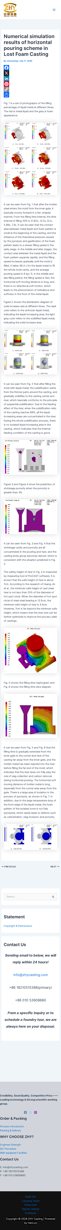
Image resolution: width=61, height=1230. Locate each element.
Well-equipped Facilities (13, 1152)
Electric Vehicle (30, 1209)
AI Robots (30, 1213)
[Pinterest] (30, 84)
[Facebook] (30, 67)
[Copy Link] (30, 89)
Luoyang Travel (30, 1200)
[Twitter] (30, 1112)
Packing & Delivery (10, 1130)
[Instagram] (35, 1112)
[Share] (30, 94)
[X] (30, 73)
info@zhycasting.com (30, 975)
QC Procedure (8, 1148)
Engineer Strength (10, 1144)
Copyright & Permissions (18, 925)
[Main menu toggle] (54, 9)
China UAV (30, 1204)
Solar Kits (30, 1196)
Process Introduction (12, 1126)
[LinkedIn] (30, 78)
